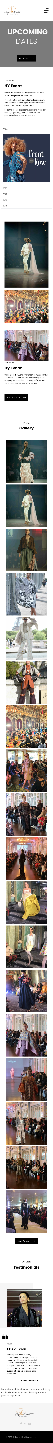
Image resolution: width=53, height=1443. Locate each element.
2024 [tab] (5, 129)
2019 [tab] (5, 199)
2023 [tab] (5, 188)
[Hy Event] (19, 10)
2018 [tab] (5, 205)
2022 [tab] (5, 194)
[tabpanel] (26, 158)
